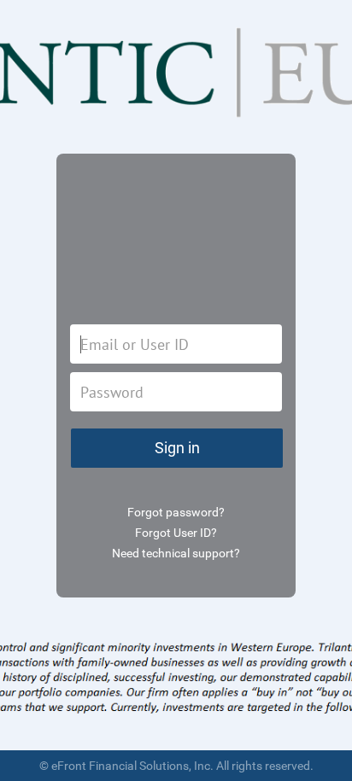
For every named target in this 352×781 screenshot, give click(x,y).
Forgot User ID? (176, 532)
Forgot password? (176, 512)
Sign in (177, 448)
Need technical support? (176, 553)
